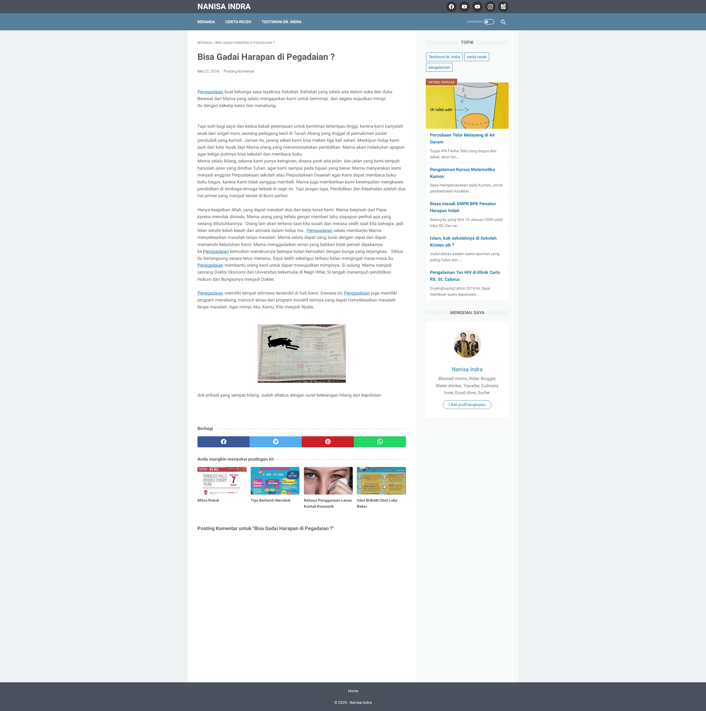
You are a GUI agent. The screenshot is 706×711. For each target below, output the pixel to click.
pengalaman (439, 67)
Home (353, 691)
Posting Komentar (239, 71)
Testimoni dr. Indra (281, 22)
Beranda (206, 22)
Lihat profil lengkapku (467, 404)
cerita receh (477, 57)
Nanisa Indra (224, 6)
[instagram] (490, 7)
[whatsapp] (380, 441)
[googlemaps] (503, 7)
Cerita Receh (238, 22)
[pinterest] (328, 441)
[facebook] (451, 7)
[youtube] (464, 7)
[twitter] (276, 441)
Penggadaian (210, 91)
